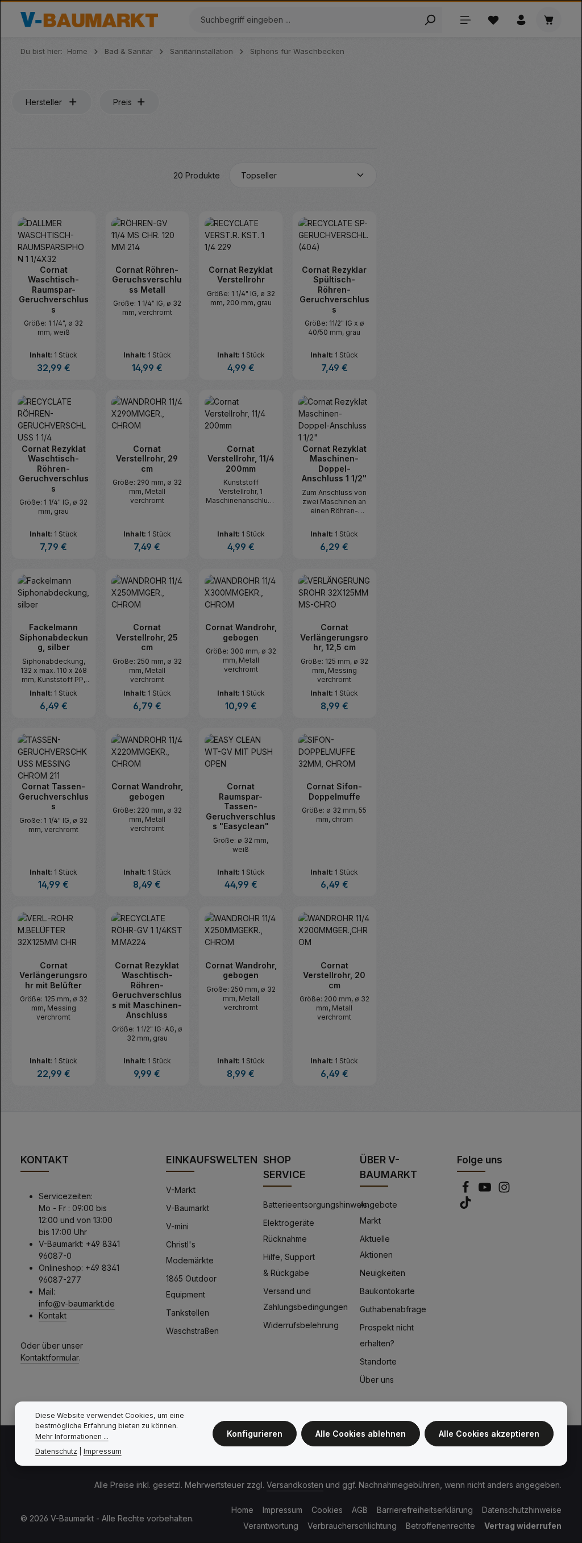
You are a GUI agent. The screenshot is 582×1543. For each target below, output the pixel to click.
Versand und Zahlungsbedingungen (305, 1299)
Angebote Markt (378, 1212)
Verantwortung (270, 1525)
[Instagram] (504, 1190)
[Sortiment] (465, 19)
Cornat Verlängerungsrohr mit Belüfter (53, 975)
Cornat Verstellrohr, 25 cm (147, 637)
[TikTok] (465, 1206)
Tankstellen (187, 1312)
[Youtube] (486, 1190)
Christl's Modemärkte (190, 1252)
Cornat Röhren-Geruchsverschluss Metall (147, 279)
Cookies (327, 1510)
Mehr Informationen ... (72, 1436)
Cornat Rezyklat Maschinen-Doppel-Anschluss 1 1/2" (334, 464)
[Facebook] (466, 1190)
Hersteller (44, 102)
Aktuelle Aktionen (376, 1246)
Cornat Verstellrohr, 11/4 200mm (241, 458)
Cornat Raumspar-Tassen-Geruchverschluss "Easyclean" (241, 806)
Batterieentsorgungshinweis (315, 1204)
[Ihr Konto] (521, 19)
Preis (122, 102)
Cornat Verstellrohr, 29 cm (147, 458)
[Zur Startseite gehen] (89, 20)
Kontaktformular (49, 1357)
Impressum (282, 1510)
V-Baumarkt (187, 1208)
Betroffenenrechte (440, 1525)
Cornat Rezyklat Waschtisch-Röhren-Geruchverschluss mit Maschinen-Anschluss (147, 990)
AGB (360, 1510)
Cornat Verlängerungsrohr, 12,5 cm (334, 637)
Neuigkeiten (382, 1273)
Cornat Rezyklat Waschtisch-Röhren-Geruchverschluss (54, 468)
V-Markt (181, 1190)
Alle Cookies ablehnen (360, 1433)
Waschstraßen (192, 1331)
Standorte (378, 1361)
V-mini (177, 1226)
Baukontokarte (387, 1291)
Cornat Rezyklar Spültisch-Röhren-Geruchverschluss (334, 289)
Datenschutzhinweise (522, 1510)
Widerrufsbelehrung (301, 1325)
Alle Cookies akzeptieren (489, 1433)
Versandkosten (295, 1485)
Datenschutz (56, 1451)
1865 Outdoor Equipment (191, 1286)
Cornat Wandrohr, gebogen (241, 632)
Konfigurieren (254, 1433)
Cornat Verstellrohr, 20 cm (334, 975)
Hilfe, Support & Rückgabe (289, 1265)
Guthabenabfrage (393, 1309)
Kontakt (52, 1315)
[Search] (430, 20)
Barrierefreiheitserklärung (425, 1510)
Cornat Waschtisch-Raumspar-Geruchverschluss (54, 289)
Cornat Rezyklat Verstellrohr (241, 275)
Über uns (377, 1379)
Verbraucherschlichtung (352, 1525)
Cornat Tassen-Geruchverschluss (54, 796)
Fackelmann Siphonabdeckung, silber (53, 637)
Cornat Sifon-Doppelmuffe (334, 791)
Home (242, 1510)
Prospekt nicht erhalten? (387, 1335)
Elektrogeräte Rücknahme (288, 1230)
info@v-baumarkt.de (77, 1303)
